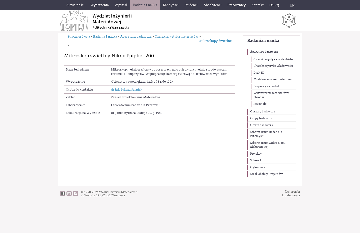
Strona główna (79, 36)
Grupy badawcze (261, 118)
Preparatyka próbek (267, 86)
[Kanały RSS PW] (75, 195)
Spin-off (255, 160)
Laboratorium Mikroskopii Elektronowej (267, 145)
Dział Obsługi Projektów (266, 174)
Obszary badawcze (262, 111)
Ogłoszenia (257, 167)
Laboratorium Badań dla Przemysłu (266, 134)
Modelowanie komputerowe (272, 79)
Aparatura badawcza (264, 52)
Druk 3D (259, 73)
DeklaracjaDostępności (291, 193)
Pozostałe (260, 104)
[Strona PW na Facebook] (62, 195)
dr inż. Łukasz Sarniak (126, 90)
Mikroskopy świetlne (215, 41)
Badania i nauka (263, 41)
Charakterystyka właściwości (273, 66)
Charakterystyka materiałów (274, 59)
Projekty (256, 154)
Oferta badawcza (261, 125)
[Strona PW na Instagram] (69, 195)
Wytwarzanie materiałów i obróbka (271, 95)
